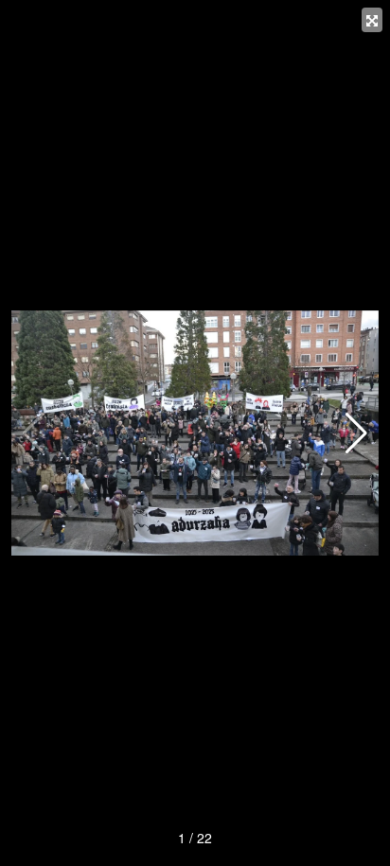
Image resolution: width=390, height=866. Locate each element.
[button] (356, 433)
